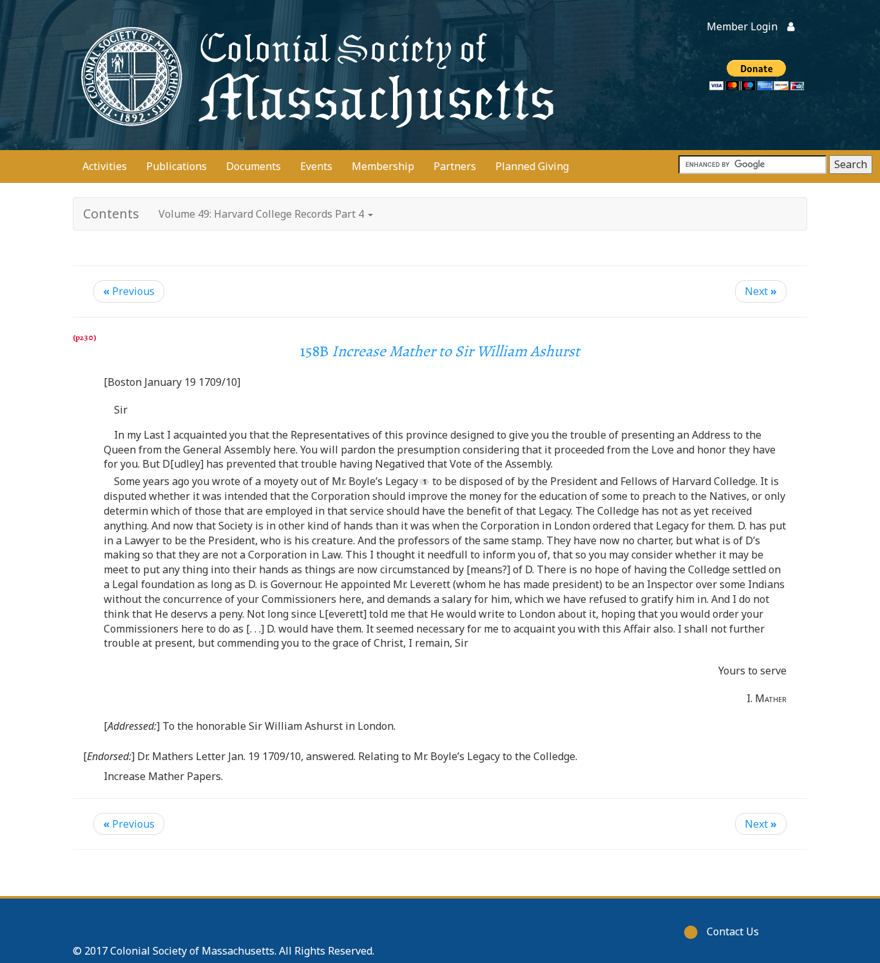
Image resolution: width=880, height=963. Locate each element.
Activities (104, 166)
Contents (111, 213)
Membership (383, 166)
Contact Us (733, 931)
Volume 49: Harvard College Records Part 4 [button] (262, 214)
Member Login (742, 26)
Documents (253, 166)
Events (316, 166)
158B (440, 351)
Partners (455, 166)
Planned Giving (532, 166)
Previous (129, 291)
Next (761, 291)
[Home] (314, 75)
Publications (176, 166)
